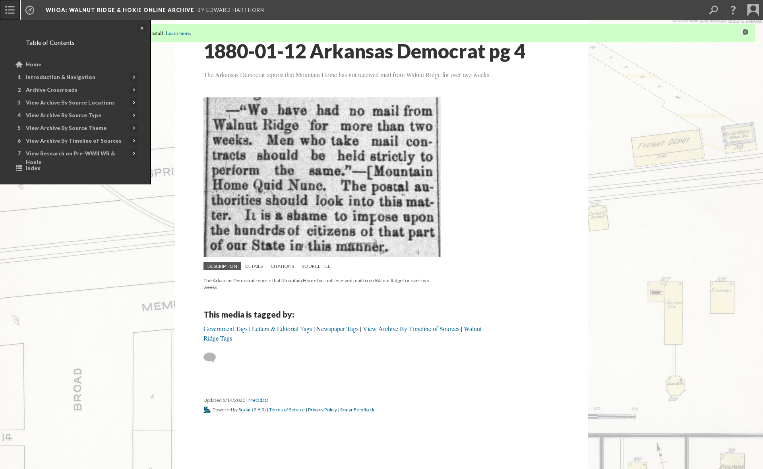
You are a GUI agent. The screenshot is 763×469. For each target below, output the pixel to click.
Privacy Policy (322, 410)
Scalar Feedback (357, 410)
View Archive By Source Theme (66, 128)
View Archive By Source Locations (70, 102)
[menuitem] (10, 10)
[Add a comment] (213, 358)
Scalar (244, 410)
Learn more (178, 33)
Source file (316, 266)
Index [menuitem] (33, 168)
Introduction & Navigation (60, 77)
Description (222, 266)
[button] (733, 10)
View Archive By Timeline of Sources (74, 141)
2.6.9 (259, 410)
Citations (282, 266)
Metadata (258, 400)
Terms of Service (287, 410)
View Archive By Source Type (63, 115)
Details (254, 266)
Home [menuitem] (33, 64)
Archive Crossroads (51, 90)
